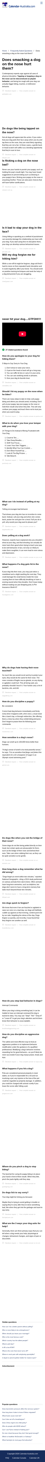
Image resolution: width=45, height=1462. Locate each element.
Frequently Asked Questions (21, 51)
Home (4, 51)
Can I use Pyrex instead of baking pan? (15, 1430)
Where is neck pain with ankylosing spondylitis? (18, 1354)
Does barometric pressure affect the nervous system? (20, 1409)
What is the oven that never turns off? (15, 1351)
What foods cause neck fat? (11, 1416)
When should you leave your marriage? (15, 1333)
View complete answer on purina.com (31, 416)
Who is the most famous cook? (12, 1337)
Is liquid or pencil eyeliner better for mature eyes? (19, 1358)
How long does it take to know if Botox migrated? (19, 1412)
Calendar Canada (19, 1458)
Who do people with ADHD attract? (14, 1426)
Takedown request (10, 91)
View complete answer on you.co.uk (30, 557)
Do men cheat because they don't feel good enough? (20, 1433)
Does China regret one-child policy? (14, 1423)
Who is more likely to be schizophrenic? (15, 1330)
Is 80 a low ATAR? (8, 1347)
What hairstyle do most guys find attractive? (17, 1440)
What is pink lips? (8, 1344)
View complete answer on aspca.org (30, 1062)
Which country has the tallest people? (15, 1340)
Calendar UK (34, 1458)
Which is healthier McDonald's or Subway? (17, 1436)
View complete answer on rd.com (29, 1243)
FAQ (7, 1458)
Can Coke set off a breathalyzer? (13, 1419)
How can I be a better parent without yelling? (17, 1326)
